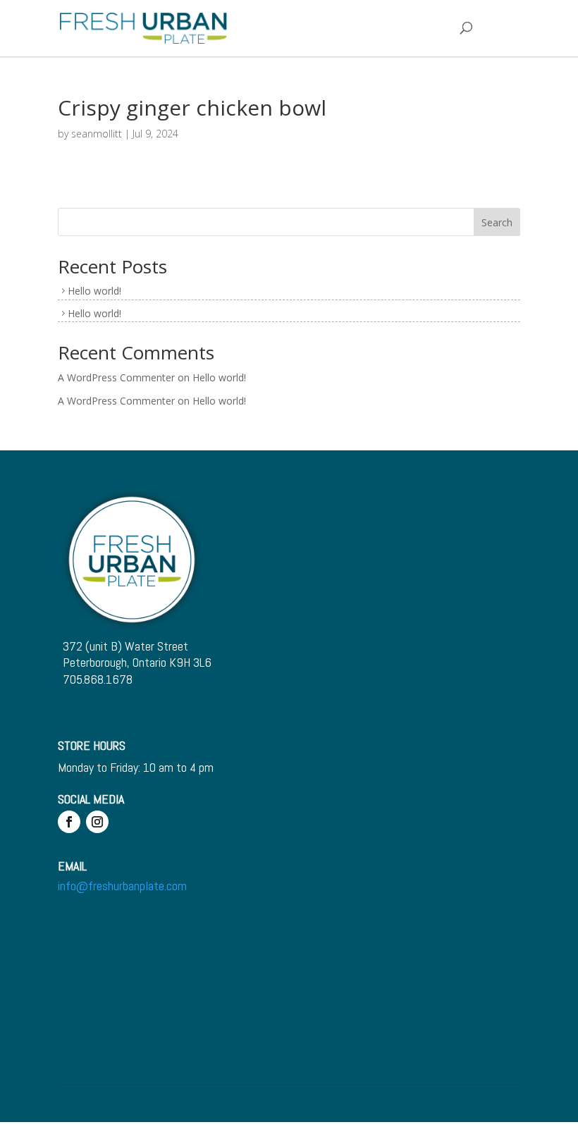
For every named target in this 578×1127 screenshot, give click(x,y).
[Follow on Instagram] (97, 822)
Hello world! (94, 290)
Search (496, 222)
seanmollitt (96, 133)
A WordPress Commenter (116, 377)
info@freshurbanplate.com (122, 885)
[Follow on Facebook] (69, 822)
